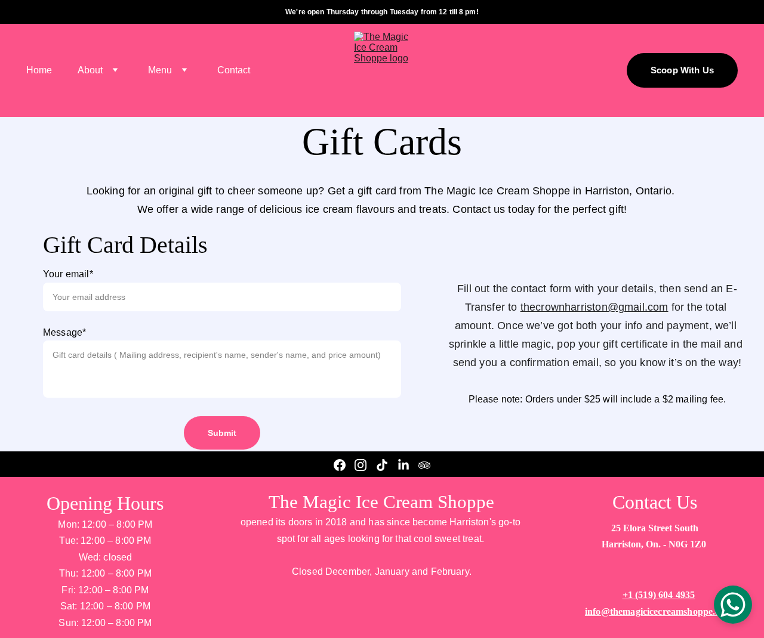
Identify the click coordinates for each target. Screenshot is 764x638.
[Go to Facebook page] (340, 465)
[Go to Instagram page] (360, 465)
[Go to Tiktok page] (382, 465)
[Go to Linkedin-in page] (403, 465)
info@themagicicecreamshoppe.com (658, 611)
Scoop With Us (682, 70)
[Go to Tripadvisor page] (424, 465)
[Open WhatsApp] (733, 605)
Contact (233, 70)
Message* (64, 332)
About (90, 70)
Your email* (68, 274)
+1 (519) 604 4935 (659, 595)
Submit (222, 433)
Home (39, 70)
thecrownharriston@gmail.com (594, 307)
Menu (160, 70)
